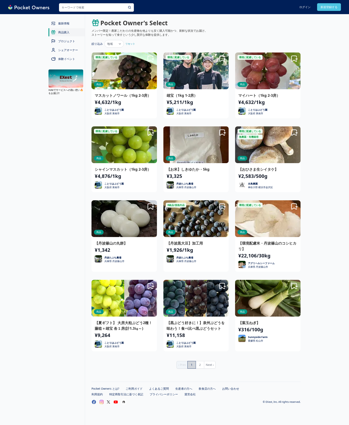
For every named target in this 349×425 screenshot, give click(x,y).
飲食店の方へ (207, 388)
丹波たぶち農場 (184, 183)
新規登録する (329, 7)
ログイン (305, 7)
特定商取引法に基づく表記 (126, 394)
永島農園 (253, 183)
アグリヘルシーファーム (261, 263)
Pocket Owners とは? (105, 388)
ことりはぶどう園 (114, 109)
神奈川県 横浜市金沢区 (260, 187)
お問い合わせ (230, 388)
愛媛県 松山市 (255, 340)
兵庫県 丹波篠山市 (186, 187)
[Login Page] (151, 58)
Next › (210, 365)
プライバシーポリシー (164, 394)
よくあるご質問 (159, 388)
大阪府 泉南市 (112, 113)
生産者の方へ (183, 388)
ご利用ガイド (134, 388)
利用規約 (97, 394)
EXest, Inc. (272, 402)
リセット (130, 43)
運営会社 (190, 394)
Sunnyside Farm (258, 337)
